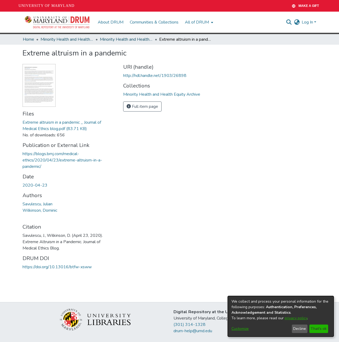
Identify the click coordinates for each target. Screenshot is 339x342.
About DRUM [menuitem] (110, 22)
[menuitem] (198, 22)
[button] (57, 22)
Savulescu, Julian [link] (37, 204)
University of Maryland (46, 6)
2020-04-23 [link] (35, 185)
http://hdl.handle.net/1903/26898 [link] (154, 75)
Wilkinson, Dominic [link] (40, 210)
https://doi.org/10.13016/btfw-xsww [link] (57, 267)
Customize (240, 328)
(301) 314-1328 (189, 324)
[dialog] (281, 316)
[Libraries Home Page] (95, 319)
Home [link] (28, 39)
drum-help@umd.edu (192, 331)
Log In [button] (308, 22)
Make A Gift (308, 6)
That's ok (319, 328)
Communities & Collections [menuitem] (154, 22)
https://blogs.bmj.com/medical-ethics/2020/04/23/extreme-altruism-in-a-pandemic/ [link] (62, 160)
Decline (299, 328)
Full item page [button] (144, 106)
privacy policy (296, 318)
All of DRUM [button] (197, 22)
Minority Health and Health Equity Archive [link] (67, 39)
